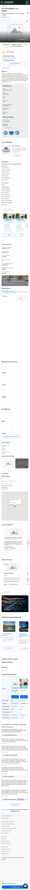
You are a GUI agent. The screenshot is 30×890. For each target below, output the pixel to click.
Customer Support (5, 841)
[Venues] (27, 2)
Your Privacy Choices (6, 843)
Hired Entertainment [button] (13, 584)
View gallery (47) (22, 39)
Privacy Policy (4, 846)
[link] (12, 567)
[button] (27, 226)
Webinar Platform (5, 833)
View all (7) (4, 205)
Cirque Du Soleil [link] (8, 573)
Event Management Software (8, 821)
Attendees (4, 296)
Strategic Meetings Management (8, 828)
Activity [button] (5, 584)
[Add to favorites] (28, 13)
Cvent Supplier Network (6, 815)
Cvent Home (4, 836)
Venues (4, 6)
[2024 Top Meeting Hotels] (11, 132)
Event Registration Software (7, 824)
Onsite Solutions (5, 818)
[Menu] (2, 2)
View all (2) (5, 68)
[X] (3, 670)
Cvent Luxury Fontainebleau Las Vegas (24, 635)
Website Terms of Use (6, 851)
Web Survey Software (6, 830)
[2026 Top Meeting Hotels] (5, 132)
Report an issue (6, 809)
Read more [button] (6, 545)
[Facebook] (6, 670)
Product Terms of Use (6, 849)
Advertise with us (5, 853)
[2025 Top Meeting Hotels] (17, 132)
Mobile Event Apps (5, 826)
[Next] (28, 45)
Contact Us (3, 838)
